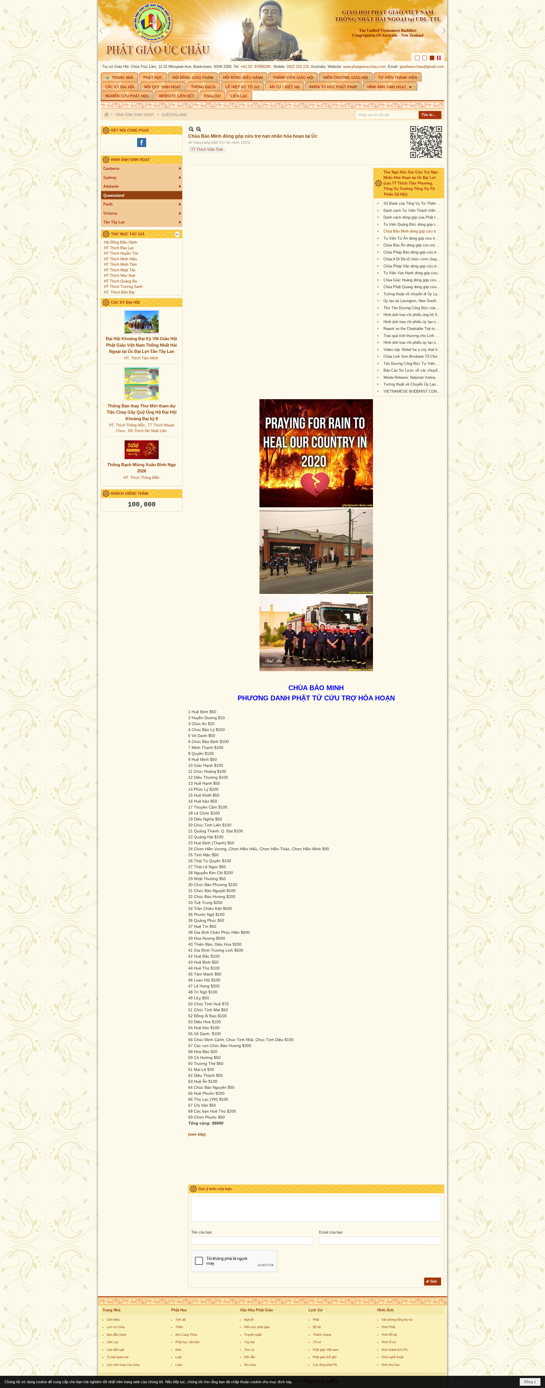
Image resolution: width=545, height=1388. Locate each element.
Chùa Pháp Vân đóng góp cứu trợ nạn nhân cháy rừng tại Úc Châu (413, 266)
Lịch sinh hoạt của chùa (123, 1364)
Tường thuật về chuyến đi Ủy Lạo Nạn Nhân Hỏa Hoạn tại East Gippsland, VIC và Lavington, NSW (413, 294)
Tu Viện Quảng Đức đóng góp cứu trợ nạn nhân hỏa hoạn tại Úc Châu (413, 224)
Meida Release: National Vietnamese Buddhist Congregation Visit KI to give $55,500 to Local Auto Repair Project (413, 377)
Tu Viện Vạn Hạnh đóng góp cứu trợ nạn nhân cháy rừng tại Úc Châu (413, 273)
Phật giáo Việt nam (325, 1349)
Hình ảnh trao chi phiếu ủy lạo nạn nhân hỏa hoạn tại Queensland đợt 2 (413, 342)
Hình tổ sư (389, 1342)
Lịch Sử (315, 1310)
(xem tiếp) (197, 1134)
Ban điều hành (116, 1334)
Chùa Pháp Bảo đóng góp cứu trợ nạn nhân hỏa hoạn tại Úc (413, 252)
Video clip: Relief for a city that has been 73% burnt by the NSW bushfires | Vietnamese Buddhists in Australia (413, 349)
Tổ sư (317, 1342)
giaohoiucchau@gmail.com (386, 66)
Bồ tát (317, 1327)
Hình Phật (388, 1327)
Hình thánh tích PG (395, 1349)
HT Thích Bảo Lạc (119, 248)
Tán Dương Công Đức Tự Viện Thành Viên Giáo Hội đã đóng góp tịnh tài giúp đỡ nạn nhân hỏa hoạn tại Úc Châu (413, 363)
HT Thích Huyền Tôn (121, 253)
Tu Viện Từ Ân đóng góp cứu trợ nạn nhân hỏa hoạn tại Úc (413, 238)
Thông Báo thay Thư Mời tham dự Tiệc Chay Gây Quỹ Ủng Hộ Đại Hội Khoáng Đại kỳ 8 (142, 412)
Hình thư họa (390, 1364)
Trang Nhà (111, 1310)
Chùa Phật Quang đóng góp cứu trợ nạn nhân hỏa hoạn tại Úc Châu (413, 287)
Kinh (178, 1349)
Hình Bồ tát (389, 1334)
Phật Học (179, 1310)
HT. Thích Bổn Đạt (119, 292)
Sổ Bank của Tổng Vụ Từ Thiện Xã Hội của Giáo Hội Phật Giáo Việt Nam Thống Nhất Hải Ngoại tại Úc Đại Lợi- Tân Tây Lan (413, 203)
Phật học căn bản (187, 1342)
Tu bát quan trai (117, 1357)
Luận (178, 1364)
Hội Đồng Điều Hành (120, 242)
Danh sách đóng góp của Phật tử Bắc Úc (413, 217)
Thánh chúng (322, 1334)
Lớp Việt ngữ (115, 1349)
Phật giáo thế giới (324, 1357)
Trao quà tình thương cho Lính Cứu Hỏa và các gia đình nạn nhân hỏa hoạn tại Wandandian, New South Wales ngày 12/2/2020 (413, 336)
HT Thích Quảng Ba (120, 281)
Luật (178, 1357)
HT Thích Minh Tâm (120, 264)
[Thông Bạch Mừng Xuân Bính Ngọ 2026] (142, 449)
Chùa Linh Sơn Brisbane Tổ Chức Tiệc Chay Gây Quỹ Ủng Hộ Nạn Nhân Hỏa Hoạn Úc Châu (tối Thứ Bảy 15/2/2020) (413, 356)
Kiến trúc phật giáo (257, 1327)
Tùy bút (249, 1342)
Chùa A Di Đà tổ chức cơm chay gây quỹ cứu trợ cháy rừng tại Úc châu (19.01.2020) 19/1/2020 (413, 259)
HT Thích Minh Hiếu (120, 259)
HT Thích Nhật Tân (119, 270)
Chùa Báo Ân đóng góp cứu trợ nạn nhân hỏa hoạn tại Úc (413, 245)
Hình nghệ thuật (392, 1357)
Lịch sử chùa (116, 1327)
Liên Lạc (112, 1342)
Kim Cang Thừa (186, 1334)
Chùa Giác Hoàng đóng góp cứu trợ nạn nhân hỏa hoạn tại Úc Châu (413, 280)
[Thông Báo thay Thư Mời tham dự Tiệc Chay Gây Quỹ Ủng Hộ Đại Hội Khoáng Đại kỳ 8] (142, 384)
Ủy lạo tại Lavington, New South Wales (413, 301)
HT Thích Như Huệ (119, 275)
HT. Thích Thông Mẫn (127, 425)
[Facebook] (142, 146)
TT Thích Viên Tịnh (207, 149)
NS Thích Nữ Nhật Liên (147, 431)
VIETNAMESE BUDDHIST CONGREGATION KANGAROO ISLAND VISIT (413, 391)
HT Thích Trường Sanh (123, 286)
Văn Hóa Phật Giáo (256, 1310)
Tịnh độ (180, 1319)
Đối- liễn (249, 1357)
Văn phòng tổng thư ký (397, 1319)
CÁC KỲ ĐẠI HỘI (125, 302)
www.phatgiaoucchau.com (328, 66)
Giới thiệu (113, 1319)
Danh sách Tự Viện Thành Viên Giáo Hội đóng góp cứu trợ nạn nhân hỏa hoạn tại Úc (413, 210)
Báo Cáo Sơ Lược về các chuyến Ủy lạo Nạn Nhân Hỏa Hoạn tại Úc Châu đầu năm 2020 (413, 370)
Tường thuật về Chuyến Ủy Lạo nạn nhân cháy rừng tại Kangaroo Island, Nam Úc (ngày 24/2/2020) (413, 384)
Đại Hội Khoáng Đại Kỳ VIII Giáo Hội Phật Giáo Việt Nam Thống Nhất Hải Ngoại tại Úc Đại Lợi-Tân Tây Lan (141, 345)
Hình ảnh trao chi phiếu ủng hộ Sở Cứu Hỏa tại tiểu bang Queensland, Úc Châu (413, 315)
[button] (390, 86)
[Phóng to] (199, 129)
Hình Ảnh (385, 1310)
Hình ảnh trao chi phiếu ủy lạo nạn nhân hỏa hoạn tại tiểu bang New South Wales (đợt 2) (413, 322)
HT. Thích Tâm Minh (141, 358)
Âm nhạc (250, 1364)
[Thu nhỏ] (191, 129)
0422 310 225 (262, 66)
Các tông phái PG (325, 1364)
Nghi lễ (248, 1319)
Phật (316, 1319)
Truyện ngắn (253, 1334)
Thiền (179, 1327)
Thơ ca (249, 1349)
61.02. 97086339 (220, 66)
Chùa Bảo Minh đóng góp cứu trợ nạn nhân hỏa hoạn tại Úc (413, 231)
